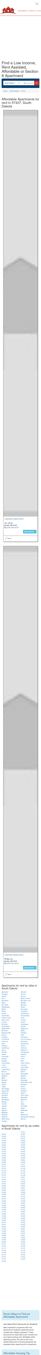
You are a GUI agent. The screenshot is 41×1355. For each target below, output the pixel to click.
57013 (4, 1138)
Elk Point (5, 1031)
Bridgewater (6, 1007)
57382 (4, 1214)
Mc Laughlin (6, 1074)
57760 (23, 1257)
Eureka (4, 1035)
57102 (23, 1169)
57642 (23, 1242)
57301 (4, 1196)
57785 (4, 1261)
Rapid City (5, 1091)
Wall (22, 1112)
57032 (23, 1147)
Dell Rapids (6, 1026)
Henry (4, 1050)
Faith (22, 1035)
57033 (4, 1149)
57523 (23, 1224)
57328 (23, 1201)
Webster (4, 1117)
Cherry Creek (6, 1018)
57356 (4, 1207)
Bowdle (23, 1003)
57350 (23, 1205)
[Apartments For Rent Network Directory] (20, 9)
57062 (4, 1160)
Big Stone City (26, 1000)
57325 (4, 1201)
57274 (23, 1194)
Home (5, 91)
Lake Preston (25, 1063)
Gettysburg (24, 1043)
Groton (23, 1046)
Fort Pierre (5, 1039)
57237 (23, 1188)
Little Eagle (24, 1067)
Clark (22, 1018)
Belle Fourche (25, 998)
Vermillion (24, 1106)
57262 (23, 1192)
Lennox (4, 1067)
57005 (23, 1134)
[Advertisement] (20, 37)
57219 (23, 1181)
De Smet (5, 1024)
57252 (4, 1192)
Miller (3, 1078)
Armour (23, 994)
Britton (4, 1009)
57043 (23, 1153)
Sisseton (5, 1097)
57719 (23, 1248)
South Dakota (14, 91)
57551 (23, 1229)
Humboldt (5, 1056)
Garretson (24, 1041)
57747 (4, 1255)
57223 (4, 1184)
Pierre (23, 1087)
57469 (23, 1222)
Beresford (5, 1000)
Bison (3, 1003)
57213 (23, 1179)
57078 (23, 1166)
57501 (4, 1224)
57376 (4, 1212)
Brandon (24, 1005)
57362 (23, 1207)
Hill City (4, 1052)
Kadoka (4, 1061)
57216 (4, 1181)
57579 (23, 1233)
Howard (23, 1054)
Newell (4, 1082)
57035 (23, 1149)
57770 (4, 1259)
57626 (23, 1240)
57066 (4, 1162)
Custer (23, 1022)
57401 (23, 1214)
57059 (23, 1158)
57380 (23, 1212)
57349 (4, 1205)
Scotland (5, 1095)
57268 (4, 1194)
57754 (4, 1257)
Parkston (24, 1084)
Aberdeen (5, 992)
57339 (4, 1203)
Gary (3, 1043)
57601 (23, 1235)
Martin (23, 1071)
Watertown (24, 1114)
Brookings (24, 1009)
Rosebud (5, 1093)
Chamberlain (25, 1015)
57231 (23, 1186)
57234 (4, 1188)
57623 (23, 1237)
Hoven (4, 1054)
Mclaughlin (24, 1074)
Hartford (23, 1048)
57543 (4, 1229)
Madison (24, 1069)
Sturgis (4, 1102)
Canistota (24, 1011)
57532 (4, 1227)
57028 (4, 1145)
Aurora (23, 996)
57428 (4, 1216)
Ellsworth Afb (6, 1033)
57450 (23, 1220)
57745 (23, 1252)
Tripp (22, 1104)
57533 (23, 1227)
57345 (23, 1203)
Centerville (5, 1015)
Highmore (24, 1050)
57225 (23, 1184)
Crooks (4, 1022)
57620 (4, 1237)
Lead (3, 1065)
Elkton (23, 1031)
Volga (23, 1108)
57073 (4, 1166)
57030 (4, 1147)
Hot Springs (25, 1052)
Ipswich (4, 1059)
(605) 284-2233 (13, 527)
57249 (23, 1190)
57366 (4, 1209)
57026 (23, 1143)
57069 (23, 1162)
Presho (23, 1089)
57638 (4, 1242)
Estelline (24, 1033)
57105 (4, 1173)
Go (37, 83)
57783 (23, 1259)
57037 (4, 1151)
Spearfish (24, 1097)
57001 (23, 1132)
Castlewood (25, 1013)
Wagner (4, 1110)
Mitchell (4, 1080)
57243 (4, 1190)
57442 (23, 1218)
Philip (3, 1087)
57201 (23, 1177)
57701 (4, 1244)
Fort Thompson (26, 1039)
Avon (3, 998)
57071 (23, 1164)
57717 (4, 1248)
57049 (4, 1156)
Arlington (5, 994)
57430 (23, 1216)
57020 (4, 1141)
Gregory (4, 1046)
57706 (23, 1246)
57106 (23, 1173)
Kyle (22, 1061)
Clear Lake (5, 1020)
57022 (23, 1141)
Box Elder (5, 1005)
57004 (4, 1134)
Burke (4, 1011)
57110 (4, 1177)
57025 (4, 1143)
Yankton (4, 1121)
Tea (22, 1102)
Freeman (5, 1041)
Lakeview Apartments (13, 518)
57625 (4, 1240)
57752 (23, 1255)
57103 (4, 1171)
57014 (23, 1138)
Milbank (23, 1076)
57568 (4, 1233)
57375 (23, 1209)
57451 (4, 1222)
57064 (23, 1160)
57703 (4, 1246)
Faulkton (5, 1037)
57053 (23, 1156)
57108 (23, 1175)
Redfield (23, 1091)
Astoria (4, 996)
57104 (23, 1171)
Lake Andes (6, 1063)
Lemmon (24, 1065)
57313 (23, 1196)
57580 (4, 1235)
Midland (4, 1076)
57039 (23, 1151)
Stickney (24, 1099)
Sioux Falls (24, 1095)
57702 (23, 1244)
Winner (23, 1119)
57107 (4, 1175)
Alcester (23, 992)
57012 (23, 1136)
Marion (4, 1071)
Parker (4, 1084)
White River (6, 1119)
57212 (4, 1179)
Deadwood (24, 1024)
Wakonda (24, 1110)
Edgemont (24, 1028)
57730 (4, 1250)
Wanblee (5, 1114)
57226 (4, 1186)
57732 (23, 1250)
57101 (4, 1169)
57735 (4, 1252)
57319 (23, 1199)
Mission (23, 1078)
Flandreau (24, 1037)
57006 (4, 1136)
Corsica (23, 1020)
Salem (23, 1093)
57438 (4, 1218)
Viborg (4, 1108)
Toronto (4, 1104)
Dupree (23, 1026)
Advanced (29, 83)
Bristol (23, 1007)
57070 (4, 1164)
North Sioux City (26, 1082)
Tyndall (4, 1106)
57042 (4, 1153)
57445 (4, 1220)
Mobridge (24, 1080)
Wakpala (5, 1112)
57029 (23, 1145)
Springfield (5, 1099)
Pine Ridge (5, 1089)
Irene (22, 1059)
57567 (23, 1231)
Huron (23, 1056)
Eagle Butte (6, 1028)
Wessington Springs (28, 1117)
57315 (4, 1199)
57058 (4, 1158)
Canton (4, 1013)
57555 (4, 1231)
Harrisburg (5, 1048)
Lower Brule (6, 1069)
